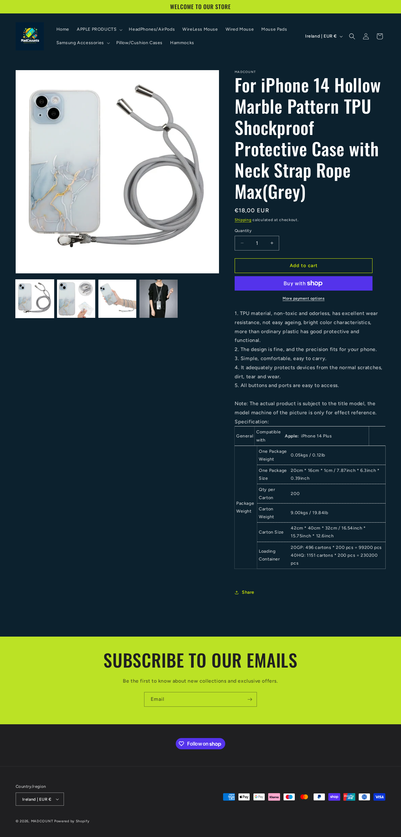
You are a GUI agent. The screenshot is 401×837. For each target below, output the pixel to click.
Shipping (243, 220)
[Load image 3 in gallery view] (117, 299)
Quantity (243, 230)
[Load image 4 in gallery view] (158, 299)
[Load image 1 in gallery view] (35, 299)
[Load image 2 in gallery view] (76, 299)
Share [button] (248, 592)
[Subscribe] (250, 699)
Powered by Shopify (72, 821)
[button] (99, 29)
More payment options (304, 298)
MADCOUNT (42, 821)
